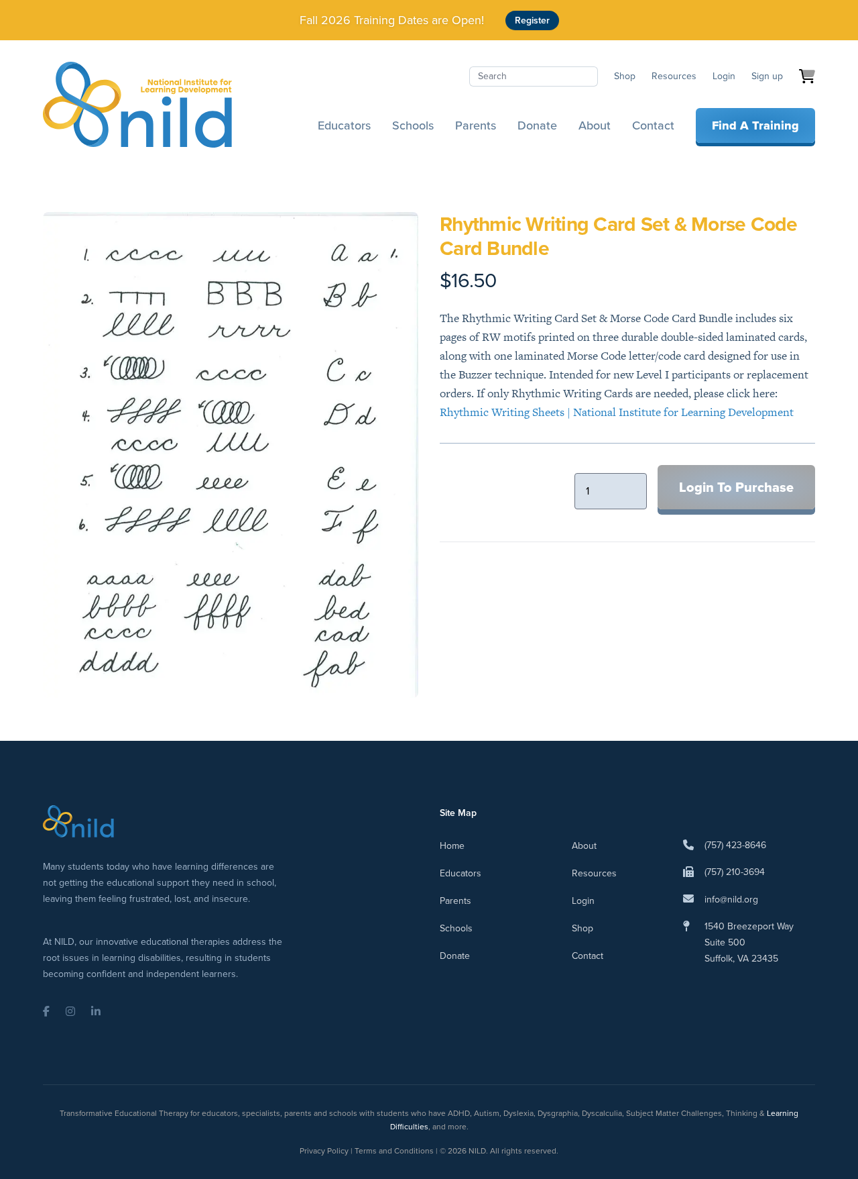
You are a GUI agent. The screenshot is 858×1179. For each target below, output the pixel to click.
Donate (537, 125)
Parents (475, 125)
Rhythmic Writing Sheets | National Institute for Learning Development (617, 412)
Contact (653, 125)
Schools (413, 125)
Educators (344, 125)
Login (724, 76)
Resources (674, 76)
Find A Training (755, 125)
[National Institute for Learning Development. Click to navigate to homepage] (137, 105)
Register (532, 20)
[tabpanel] (230, 455)
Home (452, 846)
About (594, 125)
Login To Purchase (736, 487)
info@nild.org (731, 899)
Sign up (767, 76)
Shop (624, 76)
